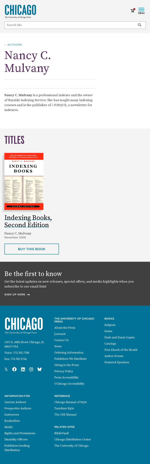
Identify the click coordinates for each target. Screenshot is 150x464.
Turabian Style (64, 408)
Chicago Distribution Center (72, 439)
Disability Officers (16, 439)
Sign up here (17, 294)
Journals (60, 334)
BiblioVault (61, 433)
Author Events (113, 356)
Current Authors (15, 402)
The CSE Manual (65, 414)
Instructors (11, 414)
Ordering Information (68, 352)
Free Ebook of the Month (121, 350)
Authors (14, 44)
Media (8, 427)
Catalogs (110, 343)
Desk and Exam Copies (119, 337)
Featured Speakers (116, 362)
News (57, 346)
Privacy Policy (63, 371)
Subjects (109, 325)
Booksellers (12, 421)
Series (108, 331)
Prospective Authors (17, 408)
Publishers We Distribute (70, 359)
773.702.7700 (21, 353)
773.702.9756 (18, 359)
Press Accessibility (66, 377)
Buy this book (38, 249)
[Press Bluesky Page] (40, 369)
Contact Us (61, 340)
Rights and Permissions (19, 433)
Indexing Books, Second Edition (28, 221)
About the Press (64, 328)
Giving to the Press (66, 365)
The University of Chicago (71, 446)
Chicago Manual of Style (70, 402)
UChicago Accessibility (69, 384)
